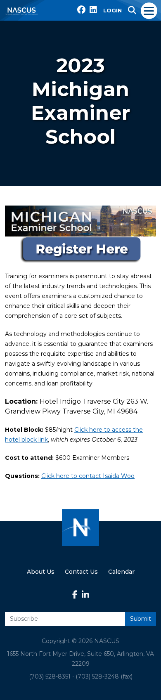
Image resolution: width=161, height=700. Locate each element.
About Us (40, 571)
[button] (132, 10)
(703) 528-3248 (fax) (104, 676)
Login (112, 10)
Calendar (121, 571)
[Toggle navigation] (149, 10)
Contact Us (81, 571)
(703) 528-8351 (50, 676)
